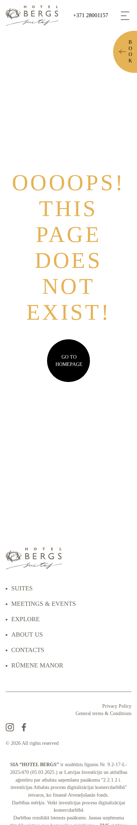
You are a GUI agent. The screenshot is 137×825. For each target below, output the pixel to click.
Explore (25, 619)
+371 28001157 (90, 15)
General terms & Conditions (103, 713)
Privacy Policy (116, 706)
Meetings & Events (43, 603)
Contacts (27, 649)
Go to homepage (69, 360)
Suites (22, 588)
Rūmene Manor (37, 665)
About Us (27, 634)
